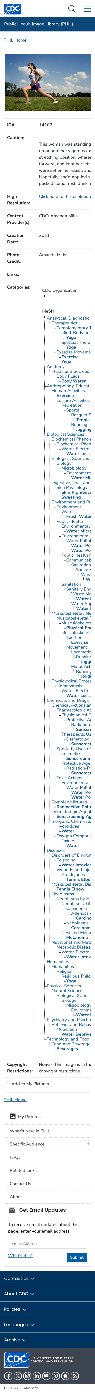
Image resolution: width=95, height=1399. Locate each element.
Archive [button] (12, 1340)
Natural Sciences (68, 991)
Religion (65, 971)
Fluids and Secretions (73, 371)
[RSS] (75, 1376)
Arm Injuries (73, 874)
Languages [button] (16, 1325)
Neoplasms (63, 894)
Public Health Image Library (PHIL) (38, 24)
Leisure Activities (73, 400)
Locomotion (82, 652)
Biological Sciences (65, 434)
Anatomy (56, 366)
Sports (72, 410)
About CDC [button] (16, 1294)
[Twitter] (18, 1376)
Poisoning (66, 860)
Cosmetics (71, 753)
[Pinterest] (56, 1376)
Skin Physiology (72, 487)
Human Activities (68, 391)
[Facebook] (8, 1376)
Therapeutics (64, 323)
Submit (77, 1257)
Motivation (67, 1029)
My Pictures (28, 1117)
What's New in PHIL (30, 1131)
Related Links (23, 1170)
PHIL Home (15, 40)
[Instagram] (27, 1376)
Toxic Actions (69, 778)
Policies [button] (12, 1309)
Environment (69, 507)
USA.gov (31, 1387)
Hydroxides (68, 826)
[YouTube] (46, 1376)
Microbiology (73, 468)
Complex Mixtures (69, 802)
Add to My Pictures (29, 1084)
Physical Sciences (64, 986)
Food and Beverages (72, 1044)
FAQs (15, 1157)
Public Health (70, 521)
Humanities (58, 962)
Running (79, 424)
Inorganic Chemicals (71, 821)
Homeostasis (69, 686)
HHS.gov (11, 1387)
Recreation (71, 405)
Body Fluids (68, 376)
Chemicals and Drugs (68, 700)
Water (67, 512)
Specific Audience (27, 1144)
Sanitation (81, 565)
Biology (64, 463)
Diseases (56, 850)
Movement (76, 647)
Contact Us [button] (17, 1278)
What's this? (20, 1256)
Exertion (74, 637)
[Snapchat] (65, 1376)
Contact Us (20, 1184)
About (16, 1197)
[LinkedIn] (37, 1376)
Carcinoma (76, 908)
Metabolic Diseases (76, 947)
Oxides (68, 841)
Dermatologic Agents (73, 812)
